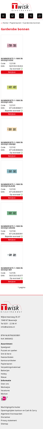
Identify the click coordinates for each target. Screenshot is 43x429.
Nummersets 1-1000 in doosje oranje (12, 143)
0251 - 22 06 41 (10, 323)
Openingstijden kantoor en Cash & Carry (19, 410)
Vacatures (5, 390)
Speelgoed (5, 347)
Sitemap (4, 424)
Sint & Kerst (6, 354)
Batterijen (5, 370)
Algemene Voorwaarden (11, 414)
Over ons (5, 384)
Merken (4, 394)
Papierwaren (6, 364)
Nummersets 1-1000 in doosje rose (12, 59)
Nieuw (3, 377)
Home (4, 23)
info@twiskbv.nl (8, 327)
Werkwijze (5, 387)
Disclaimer (5, 417)
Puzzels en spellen (9, 350)
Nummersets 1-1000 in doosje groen (12, 227)
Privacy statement (9, 420)
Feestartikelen (7, 357)
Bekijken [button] (12, 72)
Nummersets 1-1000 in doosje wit (12, 269)
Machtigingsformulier (10, 407)
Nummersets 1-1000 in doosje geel (12, 101)
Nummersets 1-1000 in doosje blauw (12, 185)
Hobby (4, 374)
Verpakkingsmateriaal (10, 367)
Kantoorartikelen (8, 360)
